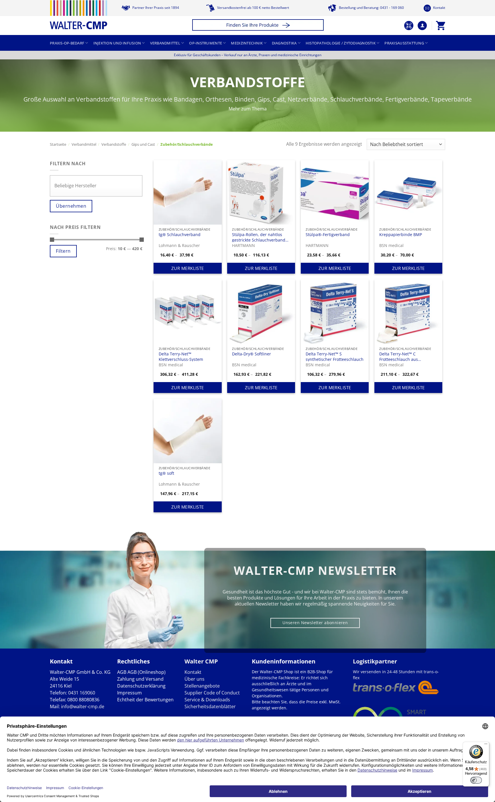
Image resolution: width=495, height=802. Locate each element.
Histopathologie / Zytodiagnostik (341, 43)
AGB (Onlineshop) (146, 672)
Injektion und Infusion (117, 43)
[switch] (476, 780)
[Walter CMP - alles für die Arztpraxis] (78, 14)
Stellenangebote (202, 686)
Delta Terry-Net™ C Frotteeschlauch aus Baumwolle (398, 356)
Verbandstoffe (113, 144)
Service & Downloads (207, 699)
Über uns (194, 679)
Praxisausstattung (404, 43)
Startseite (58, 144)
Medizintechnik (247, 43)
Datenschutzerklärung (141, 686)
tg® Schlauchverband (180, 234)
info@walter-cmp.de (82, 706)
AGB (121, 672)
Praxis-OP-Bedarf (67, 43)
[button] (258, 25)
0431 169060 (81, 693)
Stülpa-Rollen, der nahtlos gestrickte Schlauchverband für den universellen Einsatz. (259, 237)
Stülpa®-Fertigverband (328, 234)
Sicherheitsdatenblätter (210, 706)
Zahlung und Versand (140, 679)
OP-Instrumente (205, 43)
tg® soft (166, 473)
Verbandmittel (165, 43)
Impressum (129, 693)
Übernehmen (71, 206)
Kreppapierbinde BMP (400, 234)
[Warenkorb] (440, 25)
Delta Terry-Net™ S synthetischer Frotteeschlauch (335, 356)
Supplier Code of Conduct (212, 693)
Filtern (63, 251)
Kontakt (438, 7)
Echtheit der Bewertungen (145, 699)
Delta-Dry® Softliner (251, 354)
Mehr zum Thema (248, 109)
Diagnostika (284, 43)
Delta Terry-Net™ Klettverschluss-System (181, 356)
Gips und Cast (143, 144)
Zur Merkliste (187, 268)
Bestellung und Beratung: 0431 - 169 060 (371, 7)
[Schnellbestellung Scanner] (408, 25)
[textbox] (97, 185)
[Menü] (485, 745)
